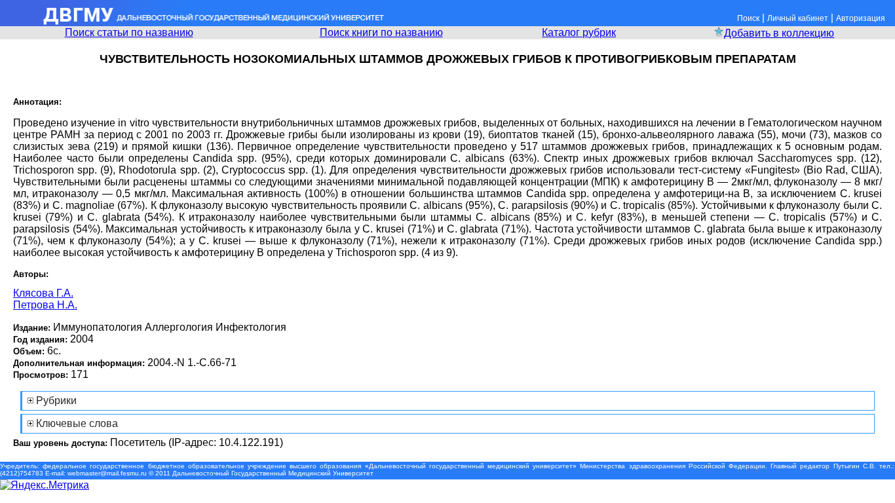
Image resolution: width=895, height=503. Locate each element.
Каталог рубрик (579, 32)
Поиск (748, 18)
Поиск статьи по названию (129, 32)
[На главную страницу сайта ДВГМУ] (193, 22)
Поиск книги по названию (381, 32)
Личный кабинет (797, 18)
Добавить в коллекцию (779, 33)
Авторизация (860, 18)
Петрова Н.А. (45, 304)
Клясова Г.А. (43, 293)
